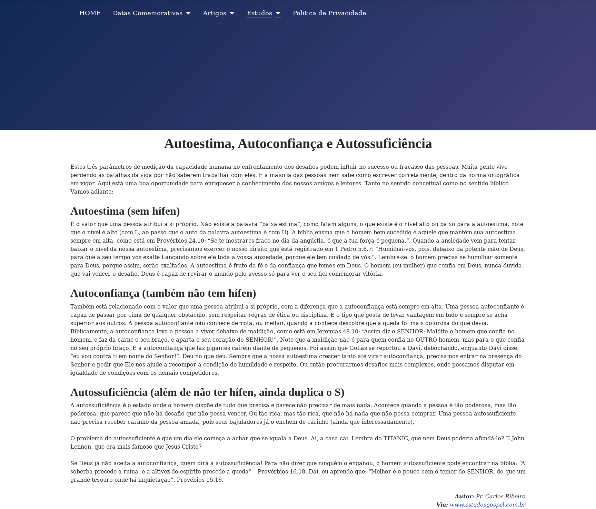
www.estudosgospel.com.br (488, 504)
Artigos (214, 13)
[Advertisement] (298, 78)
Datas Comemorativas (147, 13)
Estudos (259, 13)
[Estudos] (276, 13)
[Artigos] (230, 13)
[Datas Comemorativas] (186, 13)
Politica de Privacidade (329, 13)
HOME (90, 13)
